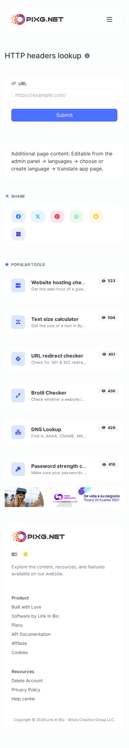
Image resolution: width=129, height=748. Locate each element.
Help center (23, 698)
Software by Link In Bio (35, 616)
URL (22, 83)
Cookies (20, 652)
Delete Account (27, 680)
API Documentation (31, 634)
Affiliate (19, 643)
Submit (64, 115)
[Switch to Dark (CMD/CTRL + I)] (25, 554)
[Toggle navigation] (109, 19)
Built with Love (26, 606)
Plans (17, 625)
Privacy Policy (26, 689)
